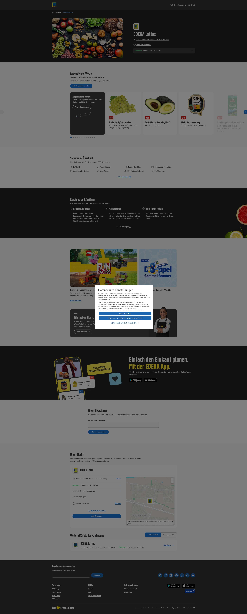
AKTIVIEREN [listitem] (125, 314)
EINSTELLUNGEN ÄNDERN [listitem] (123, 323)
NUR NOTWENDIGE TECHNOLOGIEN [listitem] (125, 318)
